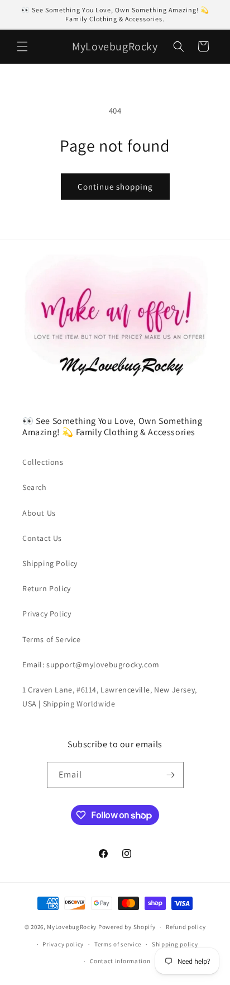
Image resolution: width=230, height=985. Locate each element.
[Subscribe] (171, 775)
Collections (43, 462)
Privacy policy (63, 944)
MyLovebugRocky (72, 927)
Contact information (120, 961)
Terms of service (117, 944)
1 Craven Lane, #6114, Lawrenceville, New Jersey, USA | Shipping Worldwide (109, 697)
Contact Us (42, 538)
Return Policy (46, 588)
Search (34, 487)
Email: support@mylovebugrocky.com (91, 664)
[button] (22, 46)
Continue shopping (115, 186)
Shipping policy (175, 944)
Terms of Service (51, 639)
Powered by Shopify (127, 927)
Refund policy (185, 927)
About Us (39, 513)
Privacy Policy (46, 614)
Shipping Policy (50, 563)
